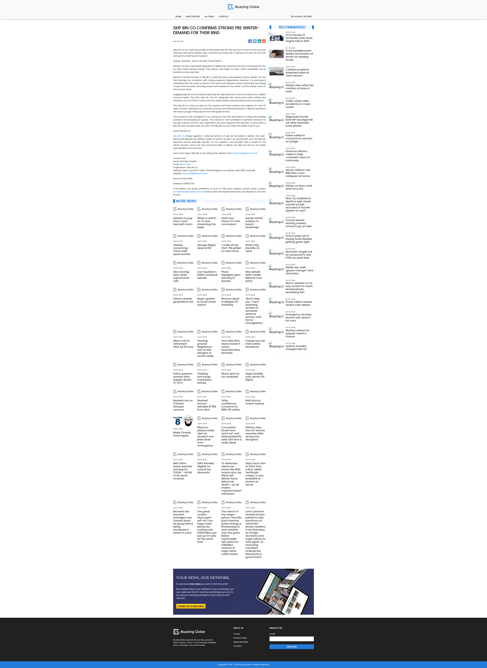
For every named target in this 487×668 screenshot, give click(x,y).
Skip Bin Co (179, 136)
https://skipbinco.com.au (244, 153)
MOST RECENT (193, 16)
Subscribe (292, 646)
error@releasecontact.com (187, 191)
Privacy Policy (240, 637)
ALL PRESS (209, 16)
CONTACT (224, 16)
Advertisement (240, 642)
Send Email (184, 164)
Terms (236, 633)
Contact (237, 646)
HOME (178, 16)
